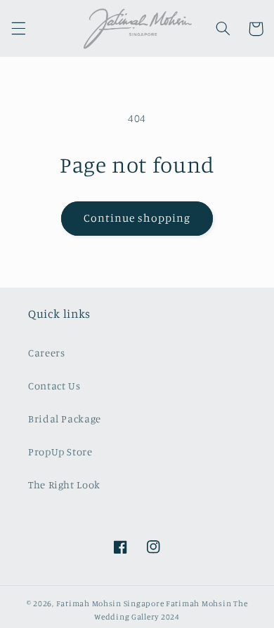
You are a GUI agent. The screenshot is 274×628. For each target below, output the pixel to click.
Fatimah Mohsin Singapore (110, 603)
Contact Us (54, 386)
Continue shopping (137, 218)
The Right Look (64, 484)
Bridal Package (64, 419)
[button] (18, 29)
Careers (46, 353)
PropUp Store (60, 451)
